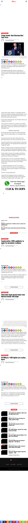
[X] (5, 62)
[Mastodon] (14, 62)
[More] (21, 62)
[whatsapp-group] (14, 191)
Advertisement (13, 464)
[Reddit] (7, 62)
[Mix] (16, 62)
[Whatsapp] (18, 62)
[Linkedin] (9, 62)
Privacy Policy (19, 464)
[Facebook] (2, 62)
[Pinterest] (11, 62)
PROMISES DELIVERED (14, 217)
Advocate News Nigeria (10, 40)
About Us (7, 464)
